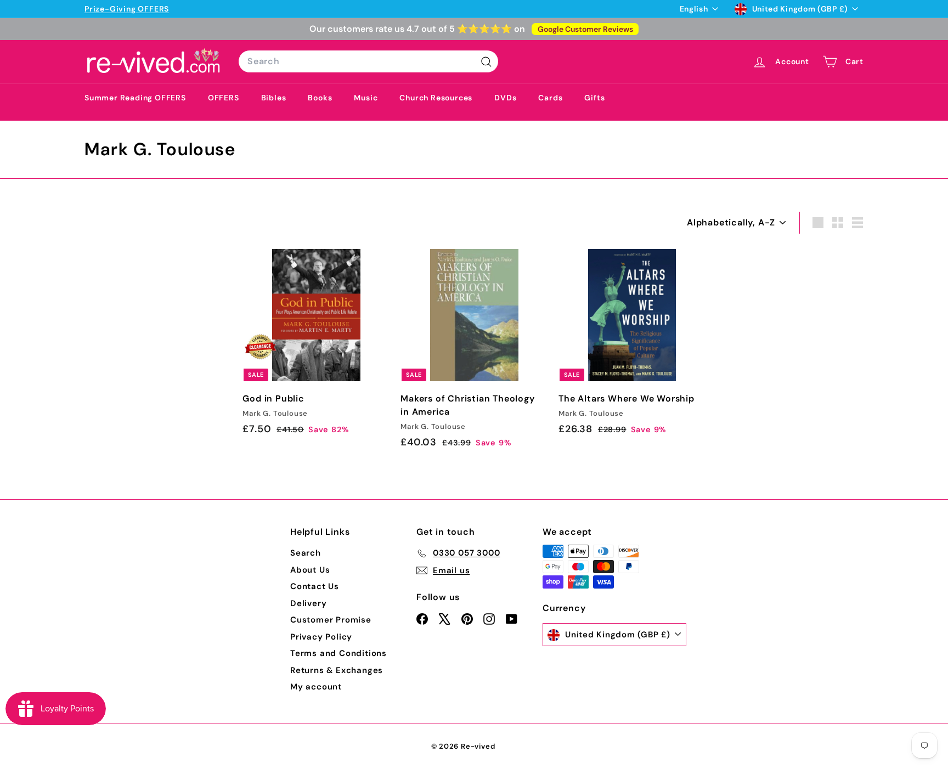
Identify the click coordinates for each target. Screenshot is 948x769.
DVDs (505, 98)
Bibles (273, 98)
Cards (550, 98)
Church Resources (435, 98)
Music (365, 98)
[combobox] (368, 61)
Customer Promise (330, 619)
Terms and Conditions (338, 653)
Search (305, 552)
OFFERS (223, 98)
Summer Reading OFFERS (135, 98)
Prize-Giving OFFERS (126, 9)
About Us (310, 569)
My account (316, 686)
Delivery (308, 603)
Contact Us (314, 586)
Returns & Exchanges (336, 670)
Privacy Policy (321, 636)
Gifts (594, 98)
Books (320, 98)
